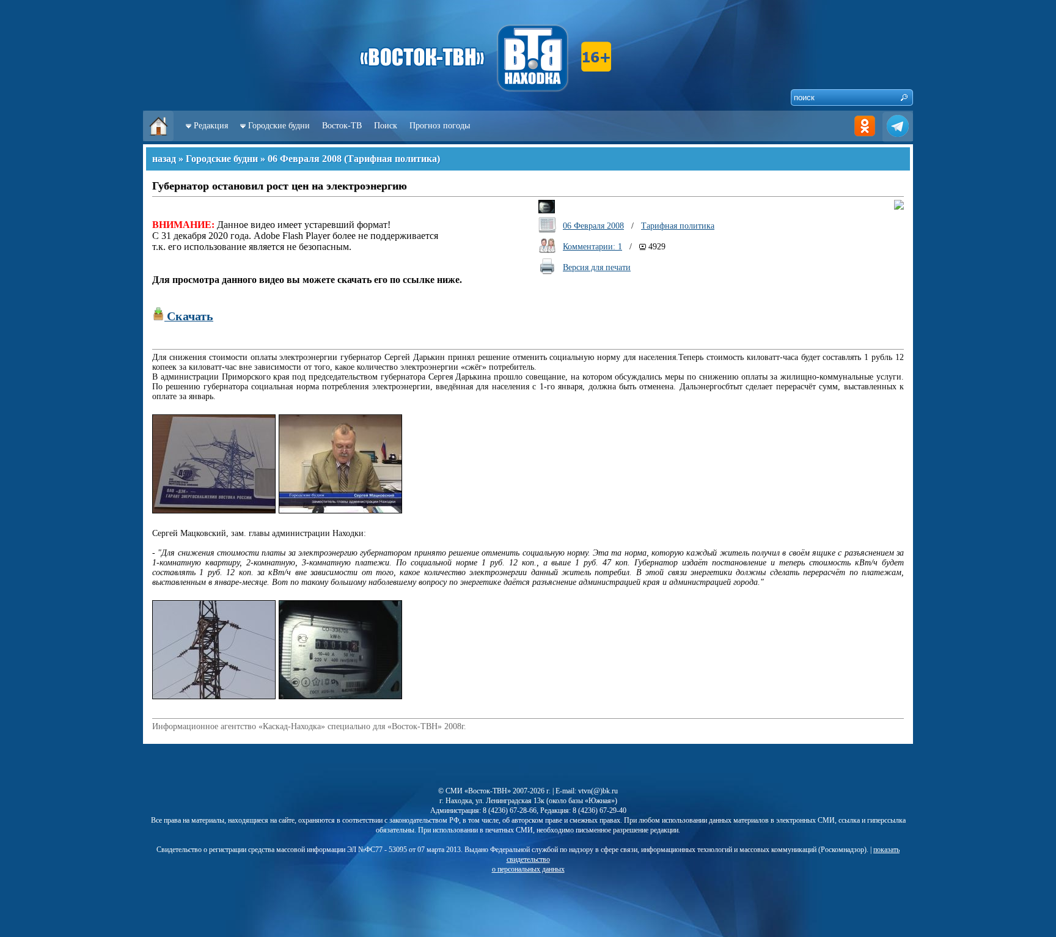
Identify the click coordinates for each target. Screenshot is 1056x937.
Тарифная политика (392, 158)
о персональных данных (528, 869)
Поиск (385, 125)
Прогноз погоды (439, 125)
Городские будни (279, 125)
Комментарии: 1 (592, 246)
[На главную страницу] (158, 138)
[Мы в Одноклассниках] (864, 138)
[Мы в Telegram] (897, 138)
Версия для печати (597, 267)
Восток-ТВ (342, 125)
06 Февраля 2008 (305, 158)
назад (164, 158)
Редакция (211, 125)
